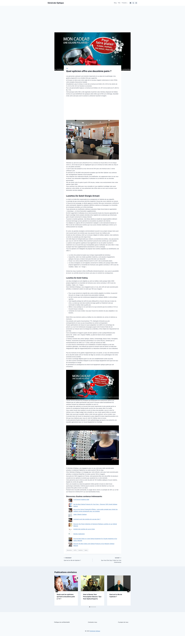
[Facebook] (130, 3)
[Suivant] (128, 590)
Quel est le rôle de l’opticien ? (72, 559)
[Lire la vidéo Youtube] (92, 384)
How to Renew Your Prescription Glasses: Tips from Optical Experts (92, 597)
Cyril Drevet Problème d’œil (81, 499)
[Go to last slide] (57, 590)
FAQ (119, 3)
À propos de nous (123, 622)
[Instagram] (136, 3)
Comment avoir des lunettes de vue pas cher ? (86, 519)
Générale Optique (95, 631)
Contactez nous (92, 622)
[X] (133, 3)
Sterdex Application (79, 534)
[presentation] (66, 583)
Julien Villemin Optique (80, 514)
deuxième (69, 550)
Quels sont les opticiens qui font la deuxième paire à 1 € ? (66, 597)
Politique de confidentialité (62, 622)
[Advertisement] (92, 22)
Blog (115, 3)
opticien (80, 550)
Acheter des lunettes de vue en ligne (84, 529)
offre (75, 550)
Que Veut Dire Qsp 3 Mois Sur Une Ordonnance (111, 560)
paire (86, 550)
